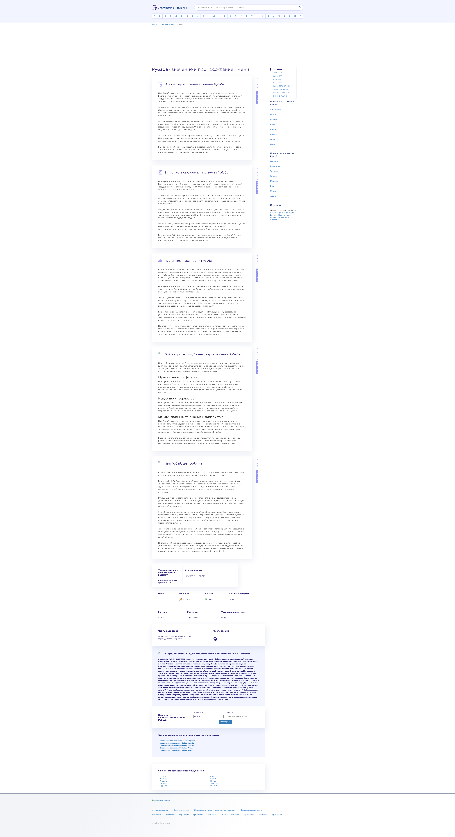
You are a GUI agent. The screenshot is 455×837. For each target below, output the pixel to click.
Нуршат (163, 786)
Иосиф (289, 215)
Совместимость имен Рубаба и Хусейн (177, 743)
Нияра (213, 781)
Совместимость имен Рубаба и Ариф (176, 750)
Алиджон (164, 781)
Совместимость (281, 93)
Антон (273, 129)
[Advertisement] (227, 45)
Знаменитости (280, 89)
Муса (287, 217)
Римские (224, 815)
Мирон (281, 217)
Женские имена (181, 810)
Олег (272, 139)
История (257, 91)
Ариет (213, 776)
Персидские (276, 815)
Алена (273, 196)
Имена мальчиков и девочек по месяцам (214, 810)
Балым (163, 776)
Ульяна (273, 176)
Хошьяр (163, 779)
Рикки (213, 779)
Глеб (272, 124)
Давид (273, 134)
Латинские (211, 815)
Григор (281, 213)
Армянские (249, 815)
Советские (262, 815)
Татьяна (274, 171)
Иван (272, 144)
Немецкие (236, 815)
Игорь (273, 114)
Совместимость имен (251, 810)
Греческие (156, 815)
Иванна (281, 215)
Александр (275, 109)
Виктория (275, 166)
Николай (274, 220)
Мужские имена (160, 810)
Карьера (257, 360)
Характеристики (281, 86)
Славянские (170, 815)
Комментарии (280, 96)
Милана (274, 181)
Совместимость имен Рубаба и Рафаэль (177, 741)
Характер (257, 267)
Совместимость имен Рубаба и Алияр (177, 748)
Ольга (273, 191)
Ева (272, 186)
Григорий (289, 213)
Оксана (274, 161)
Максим (274, 119)
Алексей (274, 213)
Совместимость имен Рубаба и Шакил (177, 745)
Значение (257, 180)
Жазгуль (214, 783)
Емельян (274, 215)
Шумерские (198, 815)
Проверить (225, 722)
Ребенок (257, 470)
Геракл (163, 783)
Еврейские (184, 815)
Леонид (273, 217)
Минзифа (214, 786)
